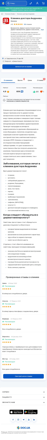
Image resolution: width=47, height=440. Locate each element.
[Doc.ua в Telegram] (23, 420)
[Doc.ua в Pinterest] (34, 420)
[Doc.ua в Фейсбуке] (13, 420)
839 (25, 24)
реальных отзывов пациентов (18, 101)
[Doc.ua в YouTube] (29, 420)
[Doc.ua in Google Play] (31, 412)
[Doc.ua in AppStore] (16, 412)
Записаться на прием (23, 66)
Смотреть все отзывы (23, 376)
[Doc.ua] (3, 3)
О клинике (8, 80)
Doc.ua (5, 432)
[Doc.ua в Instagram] (18, 420)
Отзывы (41, 80)
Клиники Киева (9, 14)
